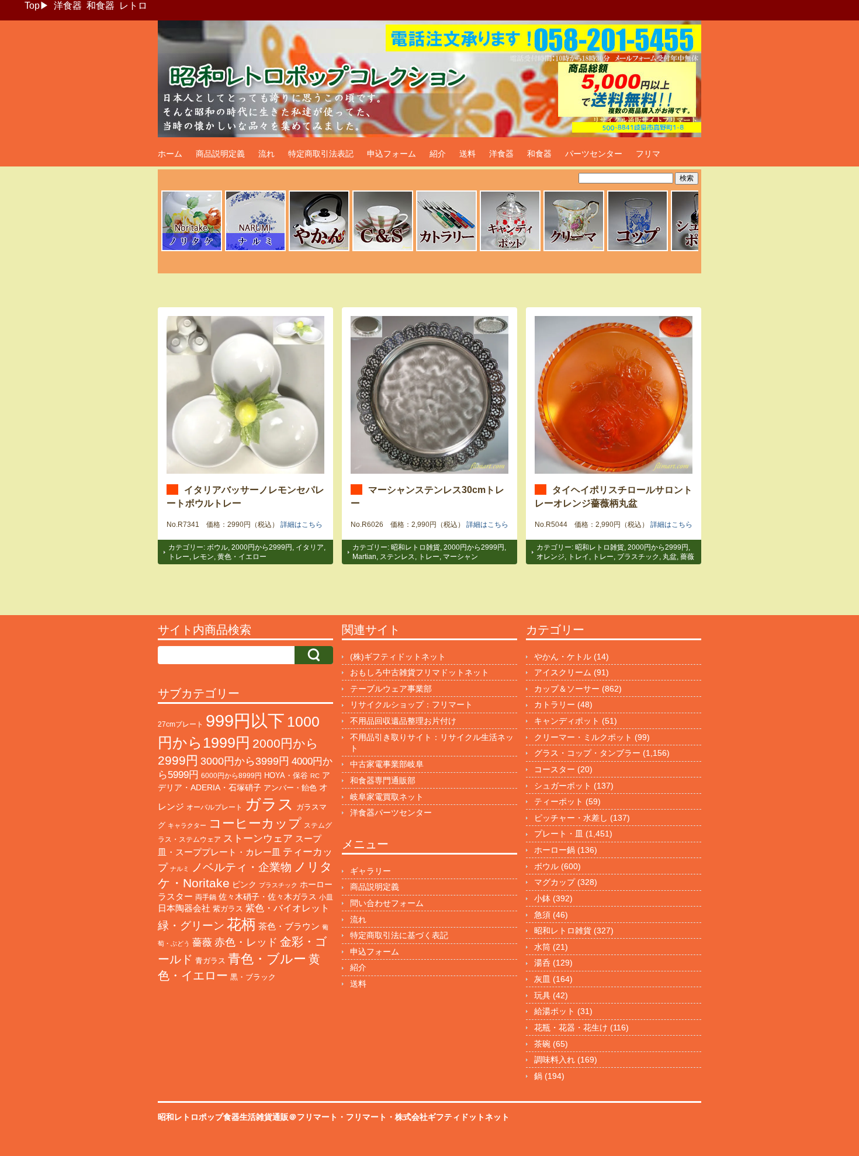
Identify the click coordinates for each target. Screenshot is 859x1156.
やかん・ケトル (562, 656)
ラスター (175, 896)
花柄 (241, 924)
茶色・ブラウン (289, 926)
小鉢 (542, 898)
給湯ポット (554, 1011)
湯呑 (542, 962)
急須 (542, 914)
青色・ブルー (267, 959)
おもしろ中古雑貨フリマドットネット (419, 672)
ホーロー (316, 884)
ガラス (269, 804)
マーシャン (460, 556)
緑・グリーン (191, 925)
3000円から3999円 (244, 761)
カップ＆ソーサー (567, 688)
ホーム (170, 153)
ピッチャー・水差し (571, 817)
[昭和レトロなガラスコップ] (638, 249)
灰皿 (542, 979)
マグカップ (554, 882)
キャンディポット (567, 720)
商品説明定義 (220, 153)
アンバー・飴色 (290, 787)
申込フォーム (391, 153)
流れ (266, 153)
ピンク (244, 884)
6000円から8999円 (231, 776)
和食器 (100, 6)
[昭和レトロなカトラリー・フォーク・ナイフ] (446, 249)
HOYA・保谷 (286, 775)
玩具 (542, 995)
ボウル (217, 547)
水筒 (542, 947)
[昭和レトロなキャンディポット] (510, 249)
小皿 (326, 897)
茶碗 (542, 1044)
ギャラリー (370, 871)
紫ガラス (228, 908)
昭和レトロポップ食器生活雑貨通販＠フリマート (248, 1117)
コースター (554, 769)
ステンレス (397, 556)
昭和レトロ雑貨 (415, 547)
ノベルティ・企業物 (242, 867)
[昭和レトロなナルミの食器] (255, 249)
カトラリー (554, 704)
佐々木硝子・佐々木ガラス (268, 896)
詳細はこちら (301, 524)
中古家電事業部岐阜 (387, 764)
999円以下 (245, 720)
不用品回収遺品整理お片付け (403, 720)
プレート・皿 (558, 833)
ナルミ (179, 868)
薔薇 (687, 556)
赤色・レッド (246, 942)
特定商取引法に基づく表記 (399, 935)
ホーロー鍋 (554, 850)
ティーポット (558, 801)
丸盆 (670, 556)
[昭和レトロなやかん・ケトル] (319, 249)
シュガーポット (562, 785)
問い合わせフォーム (387, 903)
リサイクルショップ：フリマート (411, 704)
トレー (178, 556)
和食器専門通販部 (382, 780)
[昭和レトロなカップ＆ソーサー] (383, 249)
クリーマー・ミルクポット (583, 737)
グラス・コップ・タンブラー (587, 753)
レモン (203, 556)
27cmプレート (180, 724)
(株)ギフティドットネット (398, 656)
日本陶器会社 (184, 908)
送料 (467, 153)
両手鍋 (205, 897)
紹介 (438, 153)
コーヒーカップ (255, 823)
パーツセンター (593, 153)
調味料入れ (554, 1059)
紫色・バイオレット (287, 908)
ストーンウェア (258, 838)
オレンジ (550, 556)
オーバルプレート (214, 807)
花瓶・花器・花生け (571, 1027)
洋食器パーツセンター (391, 812)
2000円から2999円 (261, 547)
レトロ (133, 6)
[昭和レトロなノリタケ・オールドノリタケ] (192, 249)
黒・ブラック (253, 977)
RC (315, 775)
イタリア (310, 547)
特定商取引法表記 (321, 153)
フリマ (648, 153)
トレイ (578, 556)
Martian (364, 556)
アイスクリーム (562, 672)
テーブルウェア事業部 (391, 688)
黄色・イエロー (241, 556)
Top (32, 6)
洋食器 (68, 6)
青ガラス (210, 960)
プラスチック (638, 556)
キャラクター (187, 825)
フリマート (366, 1117)
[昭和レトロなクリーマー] (574, 249)
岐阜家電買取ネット (387, 796)
